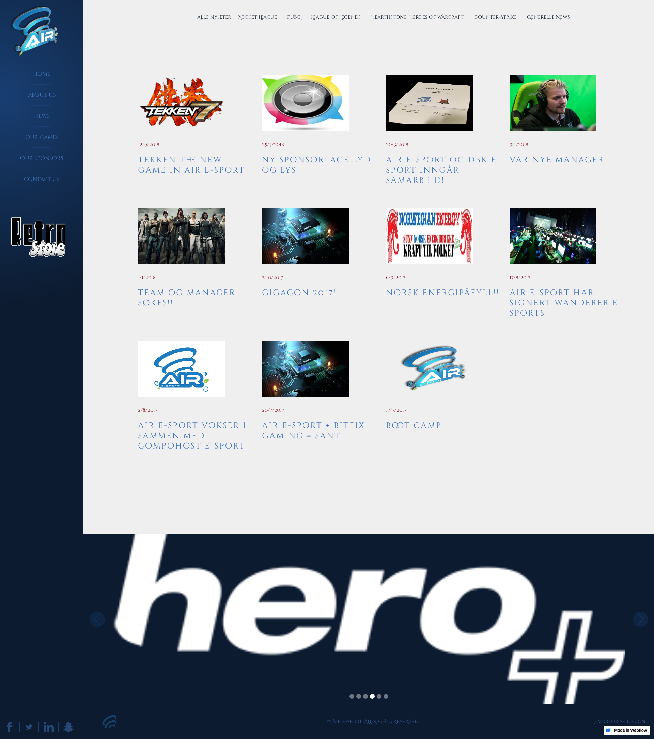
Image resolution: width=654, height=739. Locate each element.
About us (42, 95)
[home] (31, 31)
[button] (97, 619)
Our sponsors (41, 158)
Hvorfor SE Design (619, 721)
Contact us (42, 179)
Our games (42, 137)
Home (41, 74)
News (42, 116)
